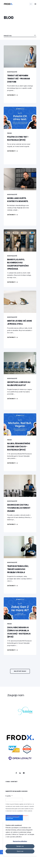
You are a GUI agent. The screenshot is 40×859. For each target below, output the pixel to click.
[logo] (20, 749)
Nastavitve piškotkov (20, 841)
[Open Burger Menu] (35, 4)
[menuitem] (8, 782)
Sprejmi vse (20, 846)
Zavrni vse (20, 851)
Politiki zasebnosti (28, 810)
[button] (20, 671)
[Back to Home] (8, 4)
